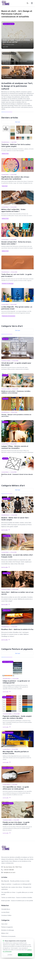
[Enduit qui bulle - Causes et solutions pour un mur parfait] (17, 35)
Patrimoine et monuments (9, 53)
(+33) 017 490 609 (9, 869)
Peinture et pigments (8, 23)
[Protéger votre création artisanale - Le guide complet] (17, 72)
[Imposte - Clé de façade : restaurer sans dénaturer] (17, 58)
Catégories (5, 920)
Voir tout (17, 122)
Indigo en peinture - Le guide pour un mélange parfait (16, 884)
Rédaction (5, 905)
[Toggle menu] (32, 3)
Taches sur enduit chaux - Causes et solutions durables (16, 897)
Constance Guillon (5, 360)
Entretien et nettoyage (7, 283)
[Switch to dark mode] (27, 3)
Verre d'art (4, 186)
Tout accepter (25, 954)
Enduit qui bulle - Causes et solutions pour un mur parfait (17, 900)
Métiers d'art (6, 67)
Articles (4, 877)
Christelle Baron (5, 142)
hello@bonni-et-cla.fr (9, 872)
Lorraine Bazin (5, 174)
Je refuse (10, 954)
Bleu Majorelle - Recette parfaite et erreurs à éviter (15, 881)
